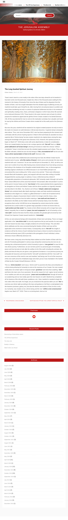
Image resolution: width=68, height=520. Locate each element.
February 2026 (8, 385)
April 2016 (7, 490)
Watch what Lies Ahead (10, 347)
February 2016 (8, 496)
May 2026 (7, 375)
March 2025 (7, 396)
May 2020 (7, 456)
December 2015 (8, 503)
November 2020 (8, 453)
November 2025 (8, 392)
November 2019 (8, 470)
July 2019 (7, 480)
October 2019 (8, 473)
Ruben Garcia (9, 92)
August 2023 (7, 433)
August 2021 (7, 443)
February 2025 (8, 399)
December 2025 (8, 389)
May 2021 (7, 449)
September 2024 (9, 412)
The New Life (47, 5)
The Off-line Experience (33, 5)
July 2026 (7, 369)
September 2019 (9, 476)
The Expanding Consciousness (15, 300)
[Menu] (4, 2)
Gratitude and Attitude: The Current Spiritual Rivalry (46, 300)
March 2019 (7, 486)
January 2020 (8, 466)
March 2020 (7, 463)
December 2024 (8, 406)
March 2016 (7, 493)
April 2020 (7, 459)
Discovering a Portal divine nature (13, 334)
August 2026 (7, 365)
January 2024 (8, 426)
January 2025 (8, 402)
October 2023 (8, 429)
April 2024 (7, 419)
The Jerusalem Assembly (34, 27)
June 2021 (7, 446)
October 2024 (8, 409)
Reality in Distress (60, 5)
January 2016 (8, 500)
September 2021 (9, 439)
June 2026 (7, 372)
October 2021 (8, 436)
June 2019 (7, 483)
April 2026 (7, 379)
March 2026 (7, 382)
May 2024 (7, 416)
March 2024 (7, 422)
